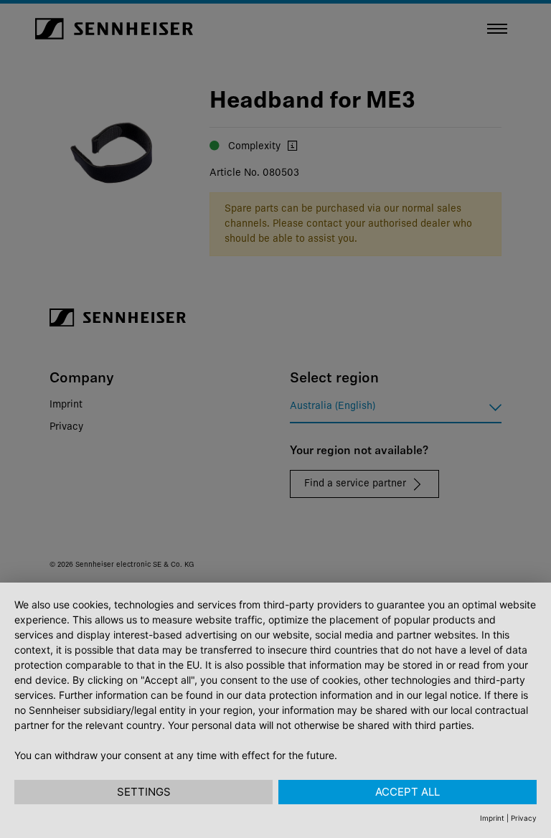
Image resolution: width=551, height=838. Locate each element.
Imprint (492, 818)
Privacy (524, 818)
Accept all (407, 792)
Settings (144, 792)
